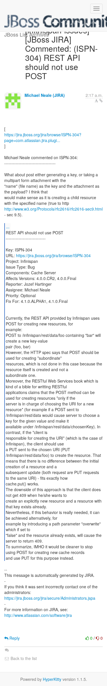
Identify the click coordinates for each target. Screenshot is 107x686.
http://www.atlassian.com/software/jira (38, 615)
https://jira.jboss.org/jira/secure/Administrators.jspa (49, 598)
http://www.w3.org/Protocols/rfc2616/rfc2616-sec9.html (53, 209)
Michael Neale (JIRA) (45, 95)
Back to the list (23, 658)
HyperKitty (52, 679)
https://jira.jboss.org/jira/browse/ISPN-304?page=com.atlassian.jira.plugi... (42, 137)
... (7, 226)
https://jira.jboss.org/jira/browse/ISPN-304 (53, 255)
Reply (14, 638)
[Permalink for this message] (101, 100)
